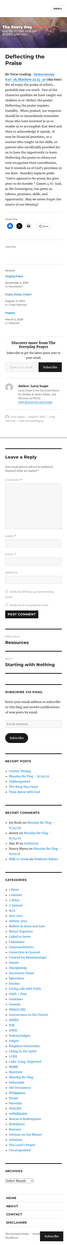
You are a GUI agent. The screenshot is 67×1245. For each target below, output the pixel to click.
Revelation (17, 1124)
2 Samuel (16, 905)
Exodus (14, 983)
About (12, 1206)
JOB (11, 1025)
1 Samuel (15, 895)
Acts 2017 (16, 916)
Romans (15, 1129)
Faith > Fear (18, 994)
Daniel (13, 962)
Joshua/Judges (19, 1035)
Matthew (15, 1072)
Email (10, 554)
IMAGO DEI (17, 1009)
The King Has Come (23, 787)
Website (11, 572)
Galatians (16, 999)
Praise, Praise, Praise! (18, 294)
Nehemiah (16, 1082)
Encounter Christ (21, 973)
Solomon (15, 1140)
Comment (13, 480)
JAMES (14, 1020)
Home (11, 1198)
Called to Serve (20, 936)
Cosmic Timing (20, 771)
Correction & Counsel (24, 952)
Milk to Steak (19, 859)
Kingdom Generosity (24, 1046)
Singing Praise (14, 276)
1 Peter (14, 890)
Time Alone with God (24, 792)
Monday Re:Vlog (21, 1077)
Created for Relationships (27, 957)
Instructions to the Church (28, 1015)
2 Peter (14, 900)
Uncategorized (20, 1150)
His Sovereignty (34, 420)
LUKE (13, 1056)
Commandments (21, 947)
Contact (14, 1214)
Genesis (14, 1004)
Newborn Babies (46, 859)
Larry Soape (17, 416)
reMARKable (18, 1114)
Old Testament (20, 1087)
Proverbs (15, 1103)
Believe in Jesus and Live (27, 926)
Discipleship (18, 968)
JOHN (13, 1030)
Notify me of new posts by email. (29, 605)
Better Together (21, 931)
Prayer (13, 1098)
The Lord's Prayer (22, 1145)
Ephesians (16, 978)
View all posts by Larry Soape (35, 402)
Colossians (17, 942)
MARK (13, 1067)
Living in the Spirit (23, 1051)
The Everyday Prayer (17, 1234)
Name (10, 536)
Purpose (10, 313)
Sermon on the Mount (25, 1134)
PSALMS (15, 1108)
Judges (14, 1041)
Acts (12, 910)
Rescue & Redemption (25, 1119)
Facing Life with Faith (25, 989)
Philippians (17, 1093)
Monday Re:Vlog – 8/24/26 (29, 776)
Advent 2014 (18, 921)
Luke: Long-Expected (25, 1061)
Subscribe (50, 367)
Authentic (31, 843)
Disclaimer (16, 1222)
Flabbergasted (19, 781)
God (21, 420)
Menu (58, 8)
